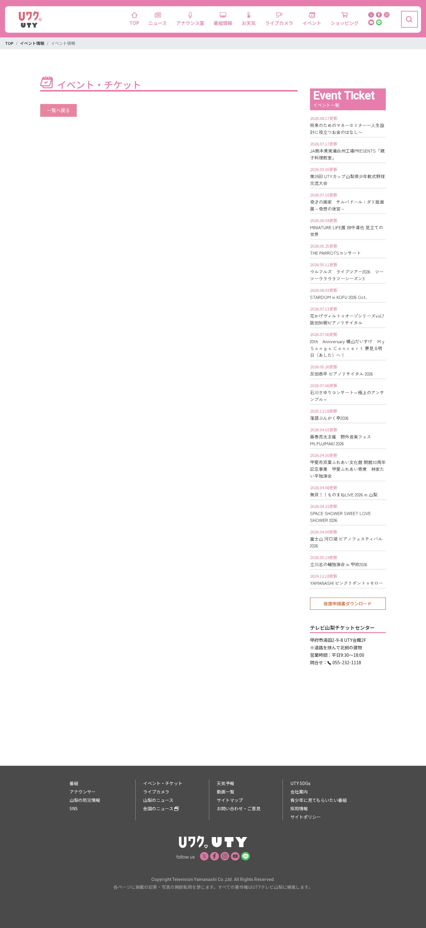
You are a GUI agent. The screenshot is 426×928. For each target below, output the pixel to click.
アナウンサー (83, 791)
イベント (312, 23)
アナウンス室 (190, 23)
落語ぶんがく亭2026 (329, 418)
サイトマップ (230, 800)
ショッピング (345, 23)
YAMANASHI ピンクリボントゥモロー (346, 583)
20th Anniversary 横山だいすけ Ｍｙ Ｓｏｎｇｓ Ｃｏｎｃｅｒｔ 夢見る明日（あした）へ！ (347, 348)
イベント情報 (32, 43)
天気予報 (225, 783)
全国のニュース (158, 808)
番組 (74, 783)
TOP (134, 23)
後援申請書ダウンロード (348, 603)
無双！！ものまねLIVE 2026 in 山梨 (343, 494)
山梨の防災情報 (85, 800)
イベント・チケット (162, 783)
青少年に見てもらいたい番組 (318, 800)
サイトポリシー (305, 817)
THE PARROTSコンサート (335, 253)
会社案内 (299, 791)
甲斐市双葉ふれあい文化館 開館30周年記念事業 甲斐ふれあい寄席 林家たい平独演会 (348, 469)
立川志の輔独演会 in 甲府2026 (338, 564)
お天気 (249, 23)
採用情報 (299, 808)
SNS (74, 808)
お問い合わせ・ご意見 (238, 808)
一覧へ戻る (58, 110)
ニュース (157, 23)
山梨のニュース (158, 800)
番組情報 (223, 23)
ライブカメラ (279, 23)
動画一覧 (225, 791)
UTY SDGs (300, 783)
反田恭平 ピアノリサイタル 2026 (341, 374)
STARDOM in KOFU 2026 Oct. (338, 297)
